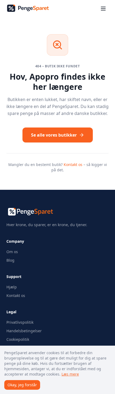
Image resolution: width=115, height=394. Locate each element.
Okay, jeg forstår (22, 384)
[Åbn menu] (103, 8)
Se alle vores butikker (54, 135)
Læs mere (70, 374)
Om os (12, 251)
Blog (10, 260)
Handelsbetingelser (24, 330)
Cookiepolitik (17, 339)
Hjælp (11, 286)
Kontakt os (73, 164)
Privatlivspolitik (19, 322)
